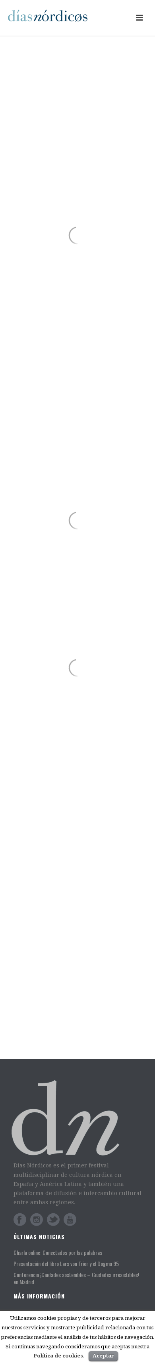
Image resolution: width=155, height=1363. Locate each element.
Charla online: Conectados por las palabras (72, 751)
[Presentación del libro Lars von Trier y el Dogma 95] (26, 871)
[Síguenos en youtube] (70, 1219)
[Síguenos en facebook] (20, 1219)
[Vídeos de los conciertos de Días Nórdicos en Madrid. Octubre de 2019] (26, 1020)
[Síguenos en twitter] (53, 1219)
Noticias (82, 766)
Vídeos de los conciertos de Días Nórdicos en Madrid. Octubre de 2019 (86, 1026)
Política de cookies (58, 1356)
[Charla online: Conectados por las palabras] (77, 696)
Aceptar (103, 1356)
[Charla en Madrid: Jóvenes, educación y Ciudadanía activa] (26, 968)
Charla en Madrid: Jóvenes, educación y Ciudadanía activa (83, 974)
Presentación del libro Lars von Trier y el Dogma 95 (85, 874)
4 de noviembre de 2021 (75, 993)
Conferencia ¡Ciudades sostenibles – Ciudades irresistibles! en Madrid (80, 922)
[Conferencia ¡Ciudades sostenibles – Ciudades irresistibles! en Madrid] (26, 916)
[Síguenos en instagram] (36, 1219)
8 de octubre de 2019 (71, 1045)
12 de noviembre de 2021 (76, 890)
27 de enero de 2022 (47, 766)
